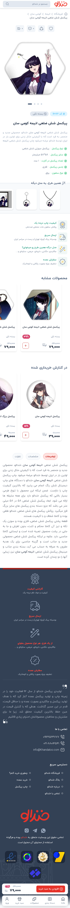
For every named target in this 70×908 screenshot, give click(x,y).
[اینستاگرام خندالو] (26, 830)
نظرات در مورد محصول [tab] (18, 456)
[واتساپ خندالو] (43, 830)
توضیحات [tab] (50, 456)
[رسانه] (43, 857)
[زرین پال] (59, 857)
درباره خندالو (53, 786)
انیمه (47, 14)
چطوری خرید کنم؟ (18, 773)
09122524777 (51, 737)
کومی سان (35, 14)
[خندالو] (60, 4)
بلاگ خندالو (54, 780)
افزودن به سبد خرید (48, 888)
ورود (7, 903)
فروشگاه (58, 14)
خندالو (24, 837)
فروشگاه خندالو (52, 773)
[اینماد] (11, 857)
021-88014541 (51, 743)
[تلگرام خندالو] (35, 830)
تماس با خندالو (52, 793)
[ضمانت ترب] (27, 857)
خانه (63, 903)
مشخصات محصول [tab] (33, 456)
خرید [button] (25, 346)
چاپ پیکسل (21, 786)
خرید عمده (22, 780)
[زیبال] (35, 873)
